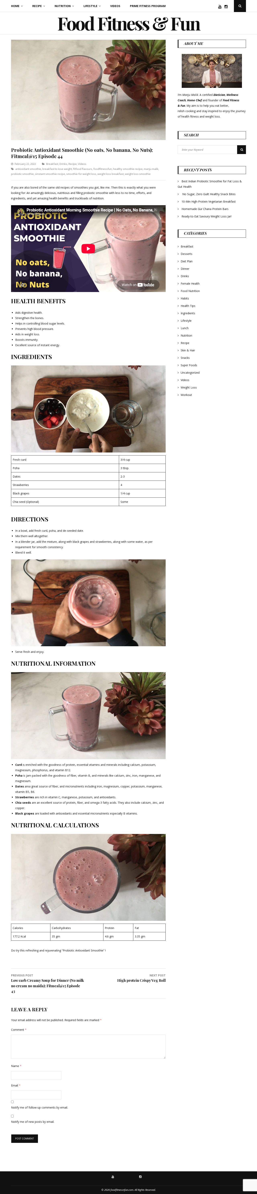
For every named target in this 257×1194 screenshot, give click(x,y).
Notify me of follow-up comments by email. (39, 1107)
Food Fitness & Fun (128, 23)
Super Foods (189, 365)
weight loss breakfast (110, 174)
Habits (185, 298)
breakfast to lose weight (57, 169)
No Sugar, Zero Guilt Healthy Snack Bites (209, 194)
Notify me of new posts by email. (32, 1122)
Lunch (185, 328)
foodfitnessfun (102, 169)
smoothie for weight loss (81, 174)
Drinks (63, 164)
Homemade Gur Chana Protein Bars (205, 209)
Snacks (185, 358)
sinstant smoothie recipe (50, 174)
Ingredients (188, 313)
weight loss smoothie (138, 174)
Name (16, 1066)
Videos (115, 6)
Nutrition (63, 6)
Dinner (185, 269)
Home (15, 6)
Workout (186, 395)
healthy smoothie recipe (128, 169)
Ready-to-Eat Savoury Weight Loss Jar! (207, 216)
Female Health (190, 283)
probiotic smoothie (22, 174)
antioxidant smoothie (28, 169)
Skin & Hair (188, 350)
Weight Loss (189, 387)
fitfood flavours (82, 169)
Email (15, 1085)
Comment (19, 1030)
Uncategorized (190, 372)
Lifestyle (90, 6)
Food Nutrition (190, 291)
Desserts (186, 254)
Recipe (37, 6)
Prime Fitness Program (148, 6)
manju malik (151, 169)
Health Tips (188, 306)
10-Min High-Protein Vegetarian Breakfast (209, 201)
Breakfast (52, 164)
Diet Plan (187, 261)
